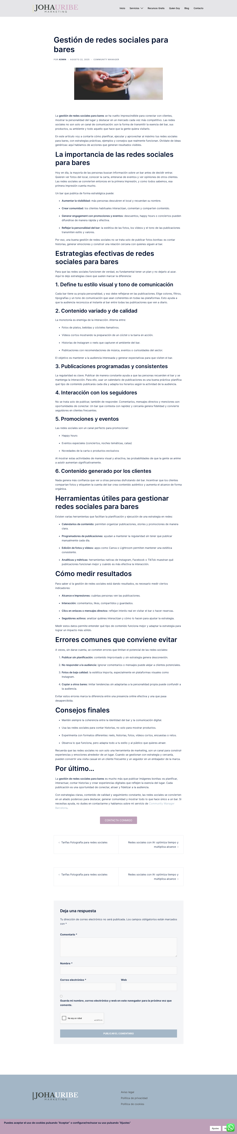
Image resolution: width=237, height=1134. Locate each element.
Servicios (134, 8)
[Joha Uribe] (55, 8)
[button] (118, 820)
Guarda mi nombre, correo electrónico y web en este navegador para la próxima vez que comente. (116, 1003)
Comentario (68, 934)
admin (62, 59)
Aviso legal (127, 1092)
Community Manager (106, 59)
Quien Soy (174, 8)
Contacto (198, 8)
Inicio (122, 8)
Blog (186, 8)
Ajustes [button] (215, 1128)
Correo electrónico (73, 979)
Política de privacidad (134, 1098)
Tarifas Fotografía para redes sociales (84, 842)
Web (124, 979)
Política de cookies (132, 1104)
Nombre (66, 963)
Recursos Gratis (156, 8)
